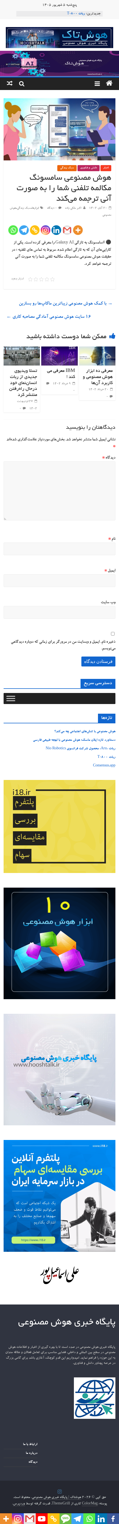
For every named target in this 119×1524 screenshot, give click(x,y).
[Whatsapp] (13, 230)
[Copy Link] (35, 230)
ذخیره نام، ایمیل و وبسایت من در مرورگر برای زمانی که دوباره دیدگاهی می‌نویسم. (63, 645)
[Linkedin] (56, 230)
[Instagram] (45, 230)
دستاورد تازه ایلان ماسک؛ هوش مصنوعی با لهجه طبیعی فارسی (74, 740)
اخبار (105, 168)
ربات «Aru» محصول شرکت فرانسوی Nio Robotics (80, 749)
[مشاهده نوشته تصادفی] (10, 84)
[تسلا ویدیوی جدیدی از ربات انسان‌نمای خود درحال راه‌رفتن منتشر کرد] (22, 350)
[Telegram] (24, 230)
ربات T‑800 (76, 14)
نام (111, 539)
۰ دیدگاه (52, 208)
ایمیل (109, 571)
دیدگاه (108, 458)
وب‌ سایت (108, 602)
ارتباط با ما (30, 1444)
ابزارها (35, 208)
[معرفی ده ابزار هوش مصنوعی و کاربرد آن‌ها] (97, 350)
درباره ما (31, 1453)
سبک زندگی (67, 168)
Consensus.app (104, 766)
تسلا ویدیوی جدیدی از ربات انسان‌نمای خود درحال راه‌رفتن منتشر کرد (23, 383)
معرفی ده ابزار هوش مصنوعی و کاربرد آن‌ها (98, 377)
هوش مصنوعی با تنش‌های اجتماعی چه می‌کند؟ (84, 732)
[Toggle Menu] (10, 698)
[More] (78, 230)
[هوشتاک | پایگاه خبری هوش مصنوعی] (59, 54)
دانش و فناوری (88, 168)
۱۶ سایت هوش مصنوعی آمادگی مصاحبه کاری (48, 317)
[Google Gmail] (67, 230)
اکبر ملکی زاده (72, 208)
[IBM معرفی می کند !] (59, 350)
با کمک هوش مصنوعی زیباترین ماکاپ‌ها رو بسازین (66, 303)
